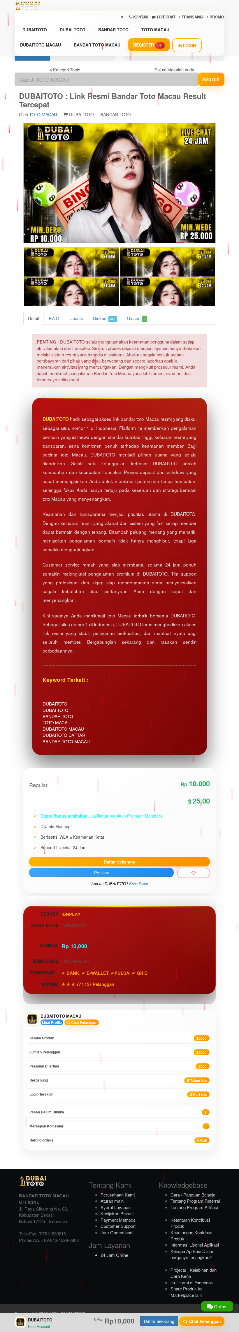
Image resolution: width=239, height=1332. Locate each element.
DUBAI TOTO (72, 29)
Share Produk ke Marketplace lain (187, 1291)
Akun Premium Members (139, 816)
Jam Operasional (117, 1232)
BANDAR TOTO (113, 29)
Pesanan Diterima (118, 1066)
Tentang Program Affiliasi (194, 1207)
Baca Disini (138, 883)
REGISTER (147, 45)
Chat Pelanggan (83, 1022)
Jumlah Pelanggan (118, 1052)
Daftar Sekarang (120, 862)
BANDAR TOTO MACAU (97, 45)
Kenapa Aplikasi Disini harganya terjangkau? (192, 1254)
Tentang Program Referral (195, 1201)
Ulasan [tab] (136, 318)
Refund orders (118, 1140)
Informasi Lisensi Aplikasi (195, 1245)
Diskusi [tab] (104, 318)
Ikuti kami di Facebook (192, 1282)
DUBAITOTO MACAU (40, 45)
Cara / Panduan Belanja (193, 1195)
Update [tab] (76, 318)
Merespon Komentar (118, 1126)
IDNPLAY (70, 914)
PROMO (216, 17)
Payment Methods (118, 1220)
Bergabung (118, 1080)
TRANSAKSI (191, 17)
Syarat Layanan (116, 1207)
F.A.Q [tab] (54, 318)
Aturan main (112, 1201)
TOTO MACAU (155, 29)
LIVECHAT (165, 17)
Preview (101, 873)
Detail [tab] (33, 318)
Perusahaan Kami (118, 1195)
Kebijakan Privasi (117, 1213)
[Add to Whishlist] (193, 873)
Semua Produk (118, 1038)
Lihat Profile (52, 1022)
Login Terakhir (118, 1094)
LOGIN (189, 45)
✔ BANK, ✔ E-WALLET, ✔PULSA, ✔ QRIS (104, 973)
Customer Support (118, 1226)
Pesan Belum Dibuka (118, 1112)
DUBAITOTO (34, 29)
